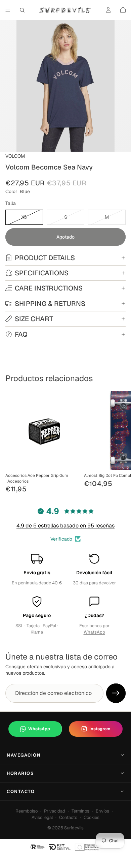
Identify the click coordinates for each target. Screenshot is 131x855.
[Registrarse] (116, 693)
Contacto (21, 791)
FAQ (21, 334)
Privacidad (54, 811)
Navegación (24, 755)
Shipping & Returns (50, 303)
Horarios (20, 773)
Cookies (91, 817)
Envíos (102, 811)
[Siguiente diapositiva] (118, 442)
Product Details (45, 257)
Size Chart (34, 318)
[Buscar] (22, 10)
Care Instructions (49, 288)
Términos (80, 811)
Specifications (42, 273)
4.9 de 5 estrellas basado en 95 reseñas (65, 525)
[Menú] (7, 10)
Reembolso (26, 811)
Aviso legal (42, 817)
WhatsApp (39, 729)
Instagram (99, 729)
